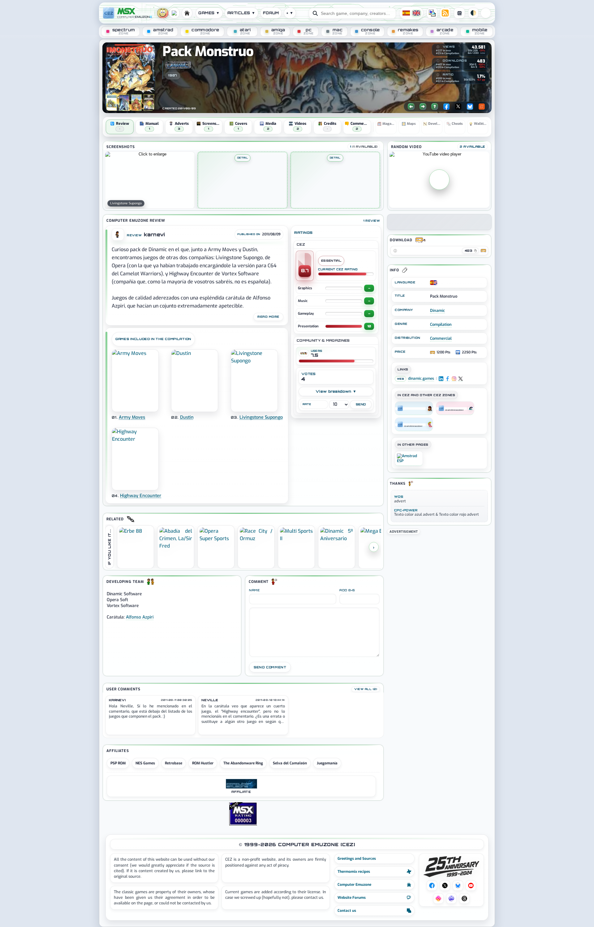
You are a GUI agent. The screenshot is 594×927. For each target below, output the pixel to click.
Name (254, 590)
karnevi (154, 234)
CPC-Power (406, 510)
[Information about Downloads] (437, 61)
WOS (398, 496)
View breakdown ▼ (336, 391)
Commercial (441, 338)
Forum (271, 13)
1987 (172, 75)
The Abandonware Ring (243, 763)
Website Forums (352, 897)
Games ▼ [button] (209, 13)
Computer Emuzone (354, 884)
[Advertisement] (439, 579)
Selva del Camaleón (290, 763)
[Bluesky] (470, 106)
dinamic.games (421, 378)
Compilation (441, 324)
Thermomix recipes (354, 871)
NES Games (145, 763)
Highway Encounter (140, 496)
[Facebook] (446, 106)
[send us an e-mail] (432, 13)
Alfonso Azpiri (139, 617)
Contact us (347, 910)
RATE (307, 404)
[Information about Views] (437, 47)
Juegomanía (327, 763)
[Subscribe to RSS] (445, 13)
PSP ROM (118, 763)
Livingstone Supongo (261, 417)
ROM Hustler (202, 763)
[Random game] (434, 106)
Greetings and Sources (357, 858)
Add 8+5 (347, 590)
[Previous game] (411, 106)
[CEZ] (414, 408)
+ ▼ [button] (289, 13)
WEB (400, 378)
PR (485, 13)
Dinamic (437, 310)
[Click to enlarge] (150, 180)
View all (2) (365, 689)
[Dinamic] (178, 65)
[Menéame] (481, 106)
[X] (458, 106)
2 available (472, 146)
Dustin (187, 417)
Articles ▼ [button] (241, 13)
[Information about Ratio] (437, 75)
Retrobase (173, 763)
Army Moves (132, 417)
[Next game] (423, 106)
